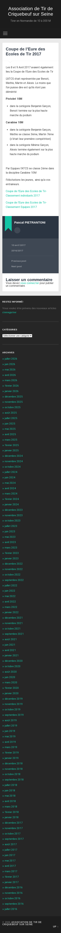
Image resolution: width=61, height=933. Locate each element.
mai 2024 (10, 482)
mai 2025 (10, 428)
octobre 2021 (13, 628)
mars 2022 (11, 607)
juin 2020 (10, 677)
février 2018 (12, 812)
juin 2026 (10, 364)
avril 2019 (10, 741)
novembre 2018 (14, 768)
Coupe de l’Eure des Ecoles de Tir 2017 (25, 51)
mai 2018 (10, 795)
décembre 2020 (14, 660)
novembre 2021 (14, 623)
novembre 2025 (14, 401)
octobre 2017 (13, 833)
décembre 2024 (14, 455)
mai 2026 (10, 369)
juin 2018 (10, 790)
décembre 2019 (14, 698)
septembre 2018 (14, 779)
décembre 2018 (14, 763)
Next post (16, 266)
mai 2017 (10, 860)
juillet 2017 (11, 849)
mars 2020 (11, 682)
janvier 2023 (12, 558)
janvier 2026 (12, 391)
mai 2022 (10, 596)
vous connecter (29, 283)
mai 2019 (10, 736)
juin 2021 (10, 644)
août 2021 (11, 639)
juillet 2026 (11, 358)
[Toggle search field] (56, 33)
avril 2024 (10, 488)
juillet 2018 (11, 785)
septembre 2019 (14, 714)
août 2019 (11, 720)
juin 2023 (10, 531)
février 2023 (12, 553)
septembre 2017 (14, 838)
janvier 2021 (12, 655)
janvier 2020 (12, 693)
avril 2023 (10, 542)
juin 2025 (10, 423)
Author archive (17, 230)
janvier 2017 (12, 882)
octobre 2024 (13, 466)
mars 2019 (11, 747)
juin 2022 (10, 590)
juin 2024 (10, 477)
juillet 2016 (11, 909)
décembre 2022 (14, 563)
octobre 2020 (13, 666)
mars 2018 (11, 806)
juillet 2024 (11, 472)
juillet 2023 (11, 526)
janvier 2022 (12, 612)
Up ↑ (56, 926)
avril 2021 (10, 650)
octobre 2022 (13, 574)
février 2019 (12, 752)
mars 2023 (11, 547)
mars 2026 (11, 380)
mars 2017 (11, 871)
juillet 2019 (11, 725)
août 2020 (11, 671)
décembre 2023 (14, 509)
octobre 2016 (13, 898)
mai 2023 (10, 536)
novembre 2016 (14, 892)
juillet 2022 (11, 585)
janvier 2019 (12, 758)
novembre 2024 (14, 461)
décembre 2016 (14, 887)
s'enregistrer (9, 312)
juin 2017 (10, 855)
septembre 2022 (14, 580)
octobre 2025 (13, 407)
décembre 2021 (14, 617)
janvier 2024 (12, 504)
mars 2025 (11, 439)
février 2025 (12, 445)
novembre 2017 (14, 828)
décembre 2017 (14, 822)
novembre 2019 (14, 704)
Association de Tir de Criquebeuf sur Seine (30, 11)
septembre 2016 (14, 903)
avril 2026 (10, 375)
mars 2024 (11, 493)
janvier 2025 (12, 450)
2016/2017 (17, 250)
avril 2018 (10, 801)
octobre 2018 (13, 774)
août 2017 (11, 844)
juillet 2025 (11, 418)
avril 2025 (10, 434)
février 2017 (12, 876)
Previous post (18, 261)
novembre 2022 (14, 569)
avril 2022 (10, 601)
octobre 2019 (13, 709)
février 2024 (12, 499)
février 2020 (12, 687)
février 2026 (12, 385)
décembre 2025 (14, 396)
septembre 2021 (14, 633)
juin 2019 (10, 731)
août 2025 (11, 412)
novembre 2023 (14, 515)
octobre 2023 (13, 520)
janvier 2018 (12, 817)
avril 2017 (10, 865)
